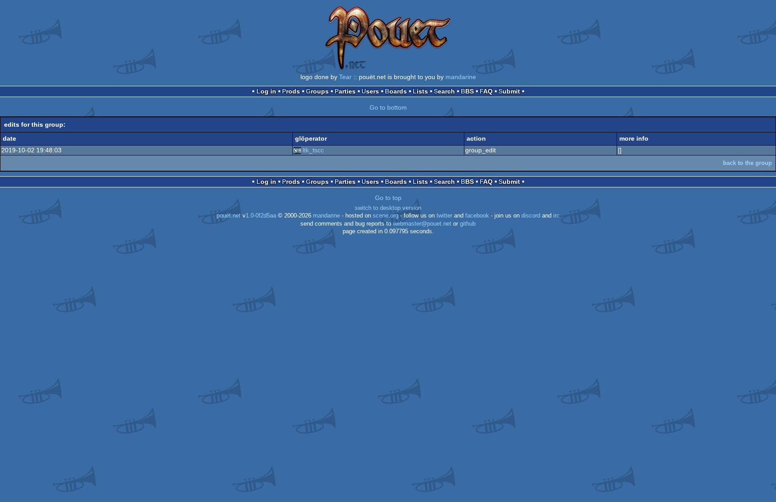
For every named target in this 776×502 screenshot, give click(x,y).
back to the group (747, 163)
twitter (444, 216)
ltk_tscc (313, 150)
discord (530, 216)
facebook (477, 216)
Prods (291, 91)
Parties (345, 91)
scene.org (385, 216)
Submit (509, 91)
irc (556, 216)
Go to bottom (388, 107)
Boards (396, 91)
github (468, 224)
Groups (317, 91)
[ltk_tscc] (297, 150)
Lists (420, 91)
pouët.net (228, 216)
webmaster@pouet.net (422, 224)
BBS (467, 91)
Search (444, 91)
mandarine (460, 76)
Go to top (388, 197)
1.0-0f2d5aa (261, 216)
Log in (266, 91)
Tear (345, 76)
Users (370, 91)
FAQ (486, 91)
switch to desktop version (388, 208)
